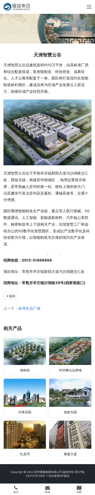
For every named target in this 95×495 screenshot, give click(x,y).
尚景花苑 (24, 412)
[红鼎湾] (25, 440)
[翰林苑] (25, 356)
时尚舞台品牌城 (70, 370)
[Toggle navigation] (89, 7)
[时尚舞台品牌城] (70, 356)
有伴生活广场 (29, 308)
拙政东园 (70, 412)
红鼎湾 (25, 454)
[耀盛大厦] (70, 440)
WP (61, 476)
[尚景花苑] (25, 398)
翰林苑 (25, 370)
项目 (12, 296)
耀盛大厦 (70, 454)
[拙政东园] (70, 398)
